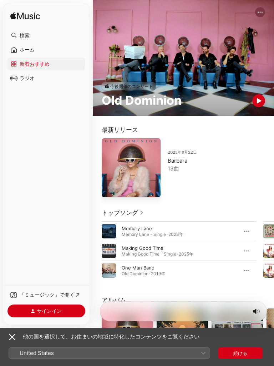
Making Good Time (142, 248)
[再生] (258, 100)
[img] (25, 16)
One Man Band (138, 268)
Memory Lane (137, 228)
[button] (46, 35)
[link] (123, 213)
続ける (240, 353)
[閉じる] (12, 337)
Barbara (177, 160)
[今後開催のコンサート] (129, 86)
